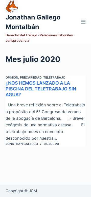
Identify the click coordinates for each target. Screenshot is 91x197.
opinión (12, 77)
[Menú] (83, 21)
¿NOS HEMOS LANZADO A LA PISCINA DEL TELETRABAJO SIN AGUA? (41, 88)
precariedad (30, 77)
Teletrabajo (54, 77)
